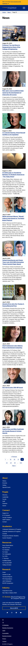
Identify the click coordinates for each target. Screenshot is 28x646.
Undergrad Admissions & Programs (11, 529)
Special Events (6, 487)
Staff (3, 501)
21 (18, 459)
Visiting (4, 485)
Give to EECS (14, 608)
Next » (14, 465)
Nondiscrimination (6, 636)
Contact (4, 522)
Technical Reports (7, 576)
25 (15, 463)
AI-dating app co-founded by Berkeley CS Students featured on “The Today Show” (13, 174)
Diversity (4, 483)
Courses (4, 533)
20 (14, 459)
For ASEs (5, 556)
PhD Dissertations (7, 579)
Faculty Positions (7, 517)
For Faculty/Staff (7, 562)
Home (4, 12)
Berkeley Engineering (7, 628)
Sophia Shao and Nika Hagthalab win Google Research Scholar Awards (13, 431)
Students (4, 503)
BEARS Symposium (7, 583)
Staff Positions (6, 519)
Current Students (6, 538)
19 (10, 459)
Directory (4, 495)
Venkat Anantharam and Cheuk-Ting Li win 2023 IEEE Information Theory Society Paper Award (13, 262)
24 (11, 463)
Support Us (5, 513)
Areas (4, 572)
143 (21, 463)
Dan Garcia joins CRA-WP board (12, 387)
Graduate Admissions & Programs (11, 531)
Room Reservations (7, 545)
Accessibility (5, 633)
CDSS (3, 630)
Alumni (4, 505)
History (4, 481)
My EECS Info (6, 547)
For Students (5, 549)
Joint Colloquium (6, 581)
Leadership (5, 497)
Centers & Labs (6, 574)
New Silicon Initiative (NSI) (9, 593)
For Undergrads (6, 554)
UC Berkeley (5, 625)
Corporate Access (7, 590)
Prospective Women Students (10, 535)
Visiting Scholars (6, 565)
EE (3, 619)
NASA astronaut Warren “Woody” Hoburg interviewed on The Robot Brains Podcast (13, 218)
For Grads (5, 552)
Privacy (4, 638)
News (9, 12)
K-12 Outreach (6, 515)
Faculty (4, 499)
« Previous (14, 456)
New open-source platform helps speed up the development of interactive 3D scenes (13, 93)
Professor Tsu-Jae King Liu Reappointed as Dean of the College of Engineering (11, 47)
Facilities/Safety (6, 560)
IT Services (5, 558)
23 (7, 463)
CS (3, 622)
